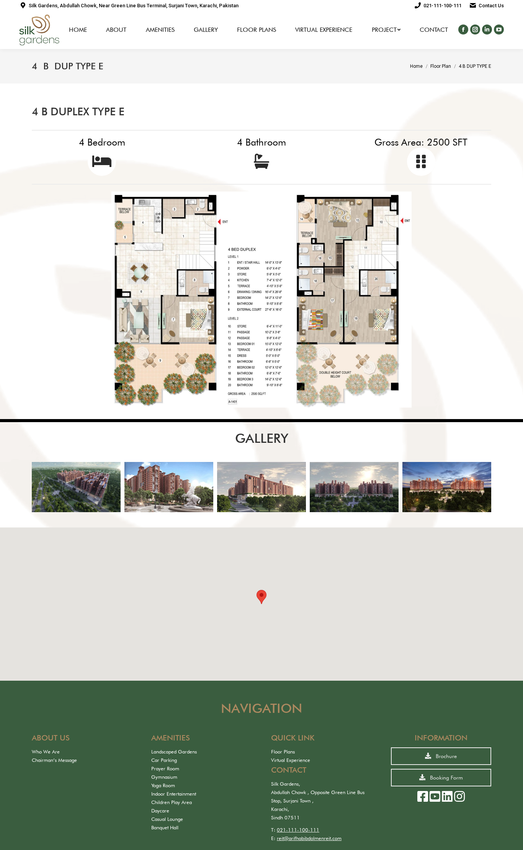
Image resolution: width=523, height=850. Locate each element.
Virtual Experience (290, 760)
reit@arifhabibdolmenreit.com (309, 838)
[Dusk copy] (446, 487)
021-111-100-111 (442, 5)
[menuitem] (77, 29)
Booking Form (445, 778)
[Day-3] (76, 487)
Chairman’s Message (54, 760)
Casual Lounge (167, 819)
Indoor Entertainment (173, 794)
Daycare (160, 810)
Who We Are (46, 751)
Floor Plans (283, 751)
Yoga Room (163, 785)
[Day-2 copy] (261, 487)
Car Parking (164, 760)
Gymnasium (164, 777)
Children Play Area (171, 802)
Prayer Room (165, 768)
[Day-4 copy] (168, 487)
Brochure (445, 756)
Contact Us (491, 5)
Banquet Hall (164, 827)
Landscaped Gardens (174, 751)
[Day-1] (354, 487)
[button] (261, 597)
